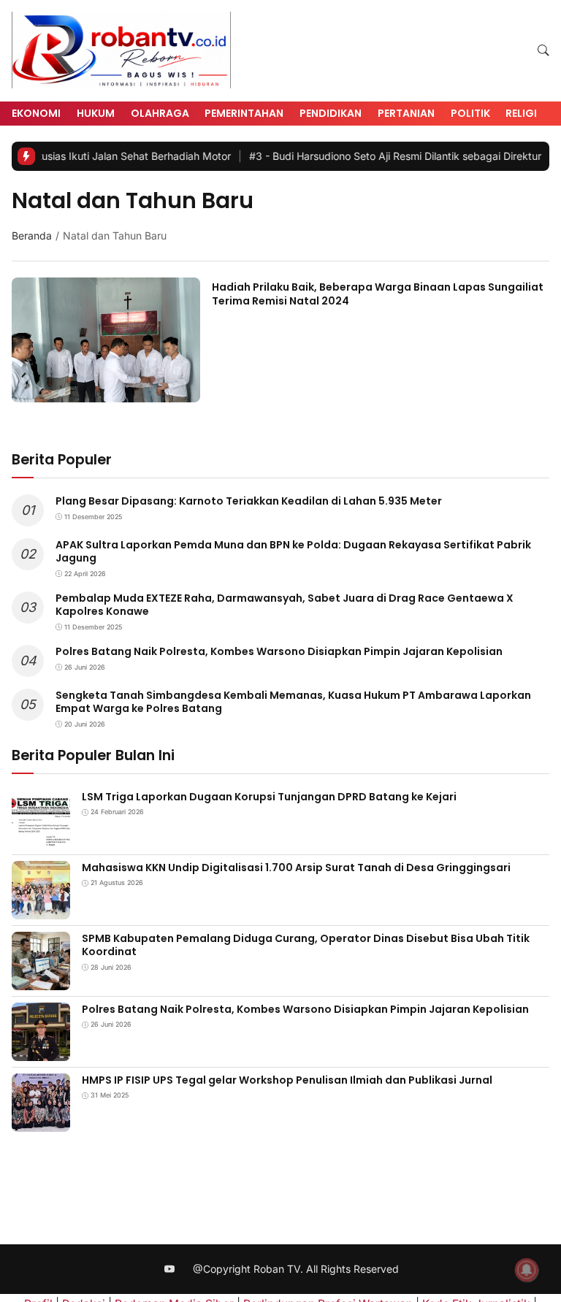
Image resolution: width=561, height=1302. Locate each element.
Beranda (32, 235)
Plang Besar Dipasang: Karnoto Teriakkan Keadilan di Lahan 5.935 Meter (249, 501)
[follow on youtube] (170, 1269)
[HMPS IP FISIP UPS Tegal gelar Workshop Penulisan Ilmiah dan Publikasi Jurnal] (41, 1121)
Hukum (96, 113)
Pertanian (406, 113)
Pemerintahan (244, 113)
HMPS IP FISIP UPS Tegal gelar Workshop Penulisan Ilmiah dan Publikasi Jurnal (287, 1080)
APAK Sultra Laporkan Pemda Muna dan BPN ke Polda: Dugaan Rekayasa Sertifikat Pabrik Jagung (293, 551)
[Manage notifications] (526, 1270)
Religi (521, 113)
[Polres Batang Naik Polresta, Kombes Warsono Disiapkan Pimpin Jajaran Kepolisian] (41, 1050)
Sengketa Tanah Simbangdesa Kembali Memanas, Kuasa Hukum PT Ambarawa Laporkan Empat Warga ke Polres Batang (293, 702)
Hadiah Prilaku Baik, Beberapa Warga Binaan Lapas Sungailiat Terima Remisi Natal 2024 (377, 293)
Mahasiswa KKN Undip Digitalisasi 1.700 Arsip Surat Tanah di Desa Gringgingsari (296, 867)
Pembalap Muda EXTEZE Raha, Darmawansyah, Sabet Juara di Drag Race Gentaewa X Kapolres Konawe (285, 605)
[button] (543, 51)
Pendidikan (330, 113)
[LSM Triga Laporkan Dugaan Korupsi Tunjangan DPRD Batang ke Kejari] (41, 838)
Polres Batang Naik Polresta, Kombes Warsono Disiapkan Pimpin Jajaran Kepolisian (279, 651)
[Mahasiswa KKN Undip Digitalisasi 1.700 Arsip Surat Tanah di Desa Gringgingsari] (41, 909)
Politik (470, 113)
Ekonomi (36, 113)
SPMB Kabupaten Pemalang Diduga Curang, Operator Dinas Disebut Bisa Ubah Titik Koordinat (306, 945)
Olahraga (160, 113)
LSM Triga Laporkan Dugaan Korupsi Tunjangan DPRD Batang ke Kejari (269, 796)
